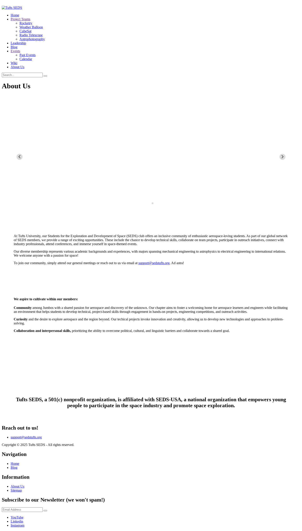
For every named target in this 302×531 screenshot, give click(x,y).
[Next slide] (282, 157)
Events (15, 51)
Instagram (17, 525)
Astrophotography (32, 39)
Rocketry (25, 23)
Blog (14, 47)
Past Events (27, 55)
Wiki (14, 63)
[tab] (149, 203)
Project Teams (20, 19)
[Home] (12, 8)
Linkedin (17, 521)
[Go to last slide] (20, 157)
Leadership (18, 43)
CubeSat (25, 31)
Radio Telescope (31, 35)
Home (15, 15)
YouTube (17, 517)
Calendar (25, 59)
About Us (17, 67)
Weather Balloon (31, 27)
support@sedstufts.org (154, 263)
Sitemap (16, 490)
